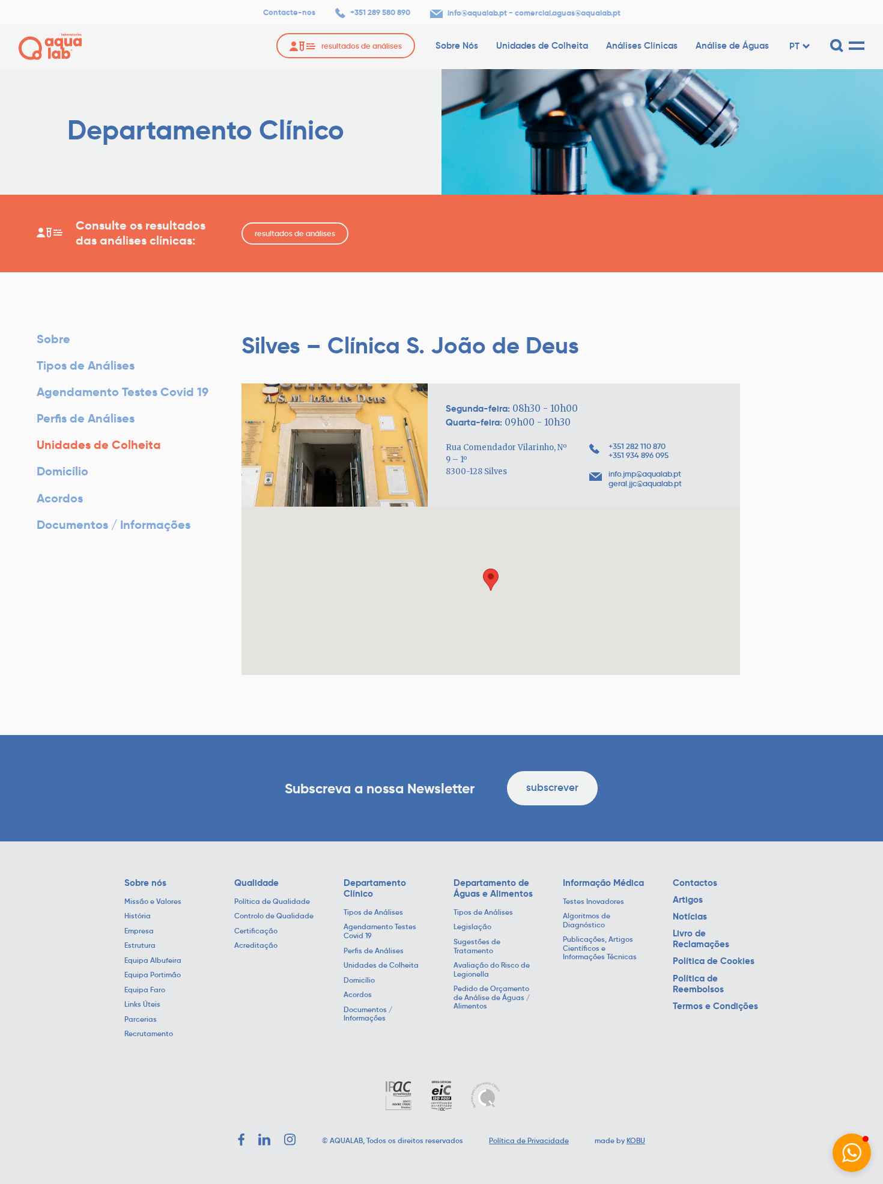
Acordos (60, 498)
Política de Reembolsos (698, 984)
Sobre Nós (456, 45)
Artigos (688, 899)
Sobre (53, 339)
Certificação (256, 931)
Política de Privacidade (529, 1140)
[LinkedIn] (264, 1140)
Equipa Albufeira (152, 960)
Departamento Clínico (375, 888)
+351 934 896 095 (638, 455)
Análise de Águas (732, 45)
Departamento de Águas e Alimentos (493, 888)
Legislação (472, 927)
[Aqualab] (50, 46)
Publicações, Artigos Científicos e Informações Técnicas (600, 948)
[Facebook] (241, 1140)
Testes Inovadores (593, 901)
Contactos (695, 882)
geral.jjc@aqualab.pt (645, 484)
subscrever (552, 787)
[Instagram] (290, 1140)
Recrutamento (148, 1034)
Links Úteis (142, 1004)
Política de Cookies (713, 961)
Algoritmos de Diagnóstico (586, 920)
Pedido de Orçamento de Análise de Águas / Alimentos (492, 997)
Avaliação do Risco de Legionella (492, 969)
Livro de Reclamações (701, 939)
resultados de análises (295, 233)
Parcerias (140, 1019)
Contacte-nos (289, 12)
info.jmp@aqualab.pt (644, 474)
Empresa (139, 931)
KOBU (636, 1140)
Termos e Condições (715, 1006)
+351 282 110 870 (637, 446)
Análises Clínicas (642, 45)
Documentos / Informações (113, 524)
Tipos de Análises (86, 365)
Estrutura (140, 945)
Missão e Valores (152, 901)
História (137, 916)
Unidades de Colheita (542, 45)
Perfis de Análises (86, 418)
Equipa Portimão (152, 975)
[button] (852, 1153)
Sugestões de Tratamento (477, 946)
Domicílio (62, 471)
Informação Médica (603, 882)
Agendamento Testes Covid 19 (122, 392)
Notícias (690, 916)
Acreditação (256, 945)
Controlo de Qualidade (274, 916)
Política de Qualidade (272, 901)
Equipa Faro (144, 990)
